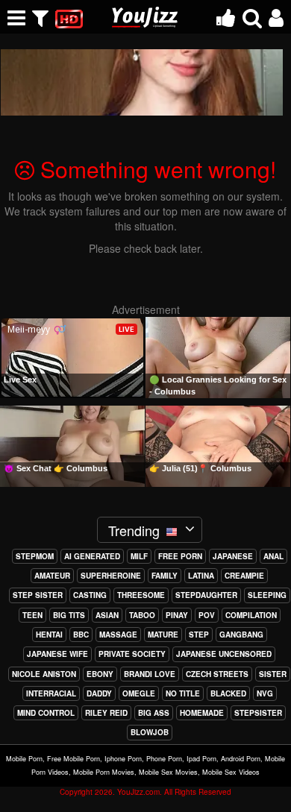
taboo (142, 615)
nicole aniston (44, 674)
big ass (153, 713)
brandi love (149, 674)
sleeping (267, 595)
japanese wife (57, 654)
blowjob (150, 732)
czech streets (217, 674)
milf (139, 556)
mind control (46, 713)
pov (206, 615)
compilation (251, 615)
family (164, 575)
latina (201, 575)
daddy (99, 693)
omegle (138, 693)
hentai (49, 634)
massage (118, 634)
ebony (100, 674)
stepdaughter (206, 595)
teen (32, 615)
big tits (69, 615)
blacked (228, 693)
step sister (38, 595)
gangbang (241, 634)
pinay (177, 615)
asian (107, 615)
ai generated (92, 556)
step (199, 634)
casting (90, 595)
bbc (81, 634)
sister (273, 674)
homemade (202, 713)
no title (183, 693)
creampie (244, 575)
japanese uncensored (224, 654)
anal (273, 556)
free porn (180, 556)
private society (132, 654)
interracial (51, 693)
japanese (233, 556)
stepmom (35, 556)
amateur (52, 575)
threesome (141, 595)
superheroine (111, 575)
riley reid (106, 713)
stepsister (258, 713)
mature (163, 634)
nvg (265, 693)
